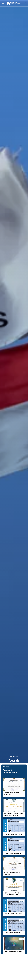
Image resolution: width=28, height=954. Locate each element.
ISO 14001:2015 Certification (12, 853)
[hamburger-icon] (3, 3)
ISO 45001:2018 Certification (13, 834)
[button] (21, 780)
